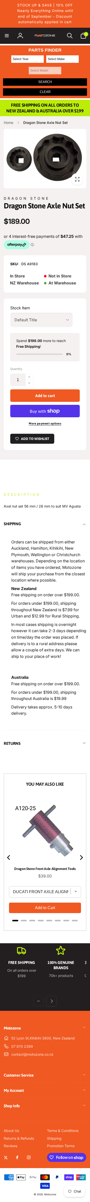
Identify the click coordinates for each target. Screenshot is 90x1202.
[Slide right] (51, 1001)
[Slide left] (38, 1001)
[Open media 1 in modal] (45, 158)
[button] (6, 35)
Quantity (16, 368)
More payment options (45, 423)
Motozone (50, 1194)
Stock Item (20, 307)
